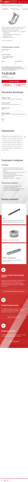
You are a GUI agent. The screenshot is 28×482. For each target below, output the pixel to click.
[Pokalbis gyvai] (7, 480)
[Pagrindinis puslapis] (7, 2)
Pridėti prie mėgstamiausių (7, 85)
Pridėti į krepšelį (15, 81)
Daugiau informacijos (7, 40)
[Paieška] (25, 1)
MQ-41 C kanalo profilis (9, 258)
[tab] (5, 9)
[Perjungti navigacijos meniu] (2, 1)
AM (3, 218)
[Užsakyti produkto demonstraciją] (5, 480)
